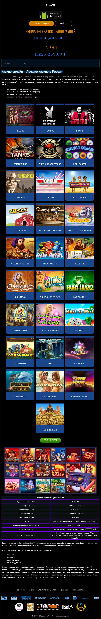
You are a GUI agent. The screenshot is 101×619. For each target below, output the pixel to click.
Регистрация (41, 23)
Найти (25, 63)
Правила (64, 590)
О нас (31, 590)
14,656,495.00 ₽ (50, 38)
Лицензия (20, 590)
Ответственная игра (47, 590)
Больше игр (51, 440)
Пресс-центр (77, 590)
